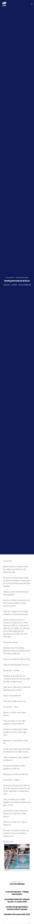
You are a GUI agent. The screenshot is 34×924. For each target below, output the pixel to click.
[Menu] (31, 4)
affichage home (22, 277)
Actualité (10, 277)
